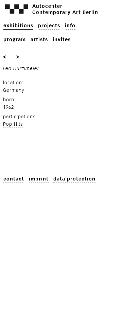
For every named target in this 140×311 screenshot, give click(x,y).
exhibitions (18, 26)
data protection (74, 179)
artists (39, 39)
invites (62, 39)
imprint (39, 179)
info (70, 26)
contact (13, 179)
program (14, 39)
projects (49, 26)
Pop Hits (13, 124)
